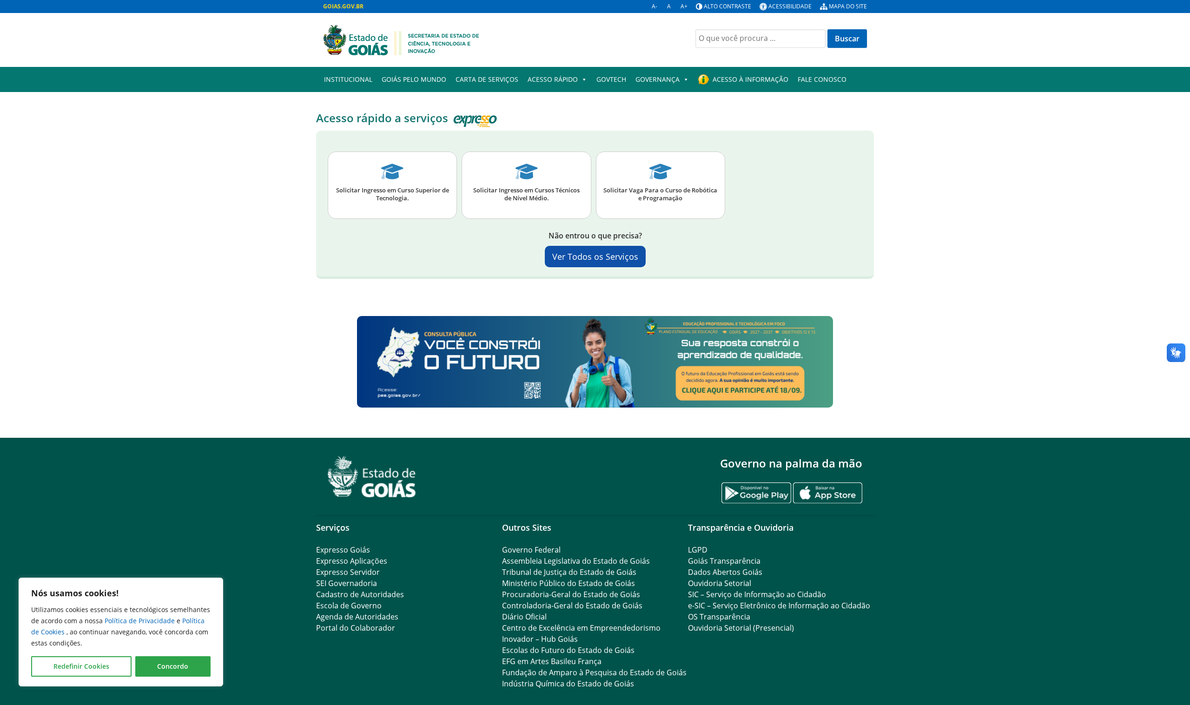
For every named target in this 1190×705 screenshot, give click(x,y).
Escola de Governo (349, 605)
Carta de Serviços (487, 79)
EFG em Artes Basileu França (552, 661)
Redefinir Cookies (81, 666)
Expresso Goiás (343, 550)
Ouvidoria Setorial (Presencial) (741, 628)
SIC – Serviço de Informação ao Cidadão (757, 594)
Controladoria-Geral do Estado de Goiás (572, 605)
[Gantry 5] (372, 476)
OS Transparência (719, 617)
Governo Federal (531, 550)
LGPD (697, 550)
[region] (121, 632)
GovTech (611, 79)
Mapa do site (848, 6)
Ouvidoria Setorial (719, 583)
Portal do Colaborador (355, 628)
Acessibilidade (790, 6)
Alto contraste (727, 6)
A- (654, 6)
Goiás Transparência (724, 561)
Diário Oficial (524, 617)
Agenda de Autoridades (357, 617)
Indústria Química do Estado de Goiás (568, 684)
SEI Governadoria (346, 583)
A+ (684, 6)
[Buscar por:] (760, 38)
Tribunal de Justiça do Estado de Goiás (569, 572)
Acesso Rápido (553, 79)
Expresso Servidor (348, 572)
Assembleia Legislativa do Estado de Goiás (576, 561)
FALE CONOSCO (822, 79)
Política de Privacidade (141, 620)
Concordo (172, 666)
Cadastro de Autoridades (360, 594)
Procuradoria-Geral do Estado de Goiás (571, 594)
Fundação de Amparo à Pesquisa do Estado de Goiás (594, 672)
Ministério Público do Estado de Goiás (568, 583)
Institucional (348, 79)
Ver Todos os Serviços (595, 256)
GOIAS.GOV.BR (343, 6)
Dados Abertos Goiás (725, 572)
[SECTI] (401, 39)
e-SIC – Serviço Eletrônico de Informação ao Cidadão (779, 605)
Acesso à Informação (750, 79)
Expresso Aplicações (351, 561)
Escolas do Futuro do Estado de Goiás (568, 650)
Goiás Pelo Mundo (414, 79)
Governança (657, 79)
